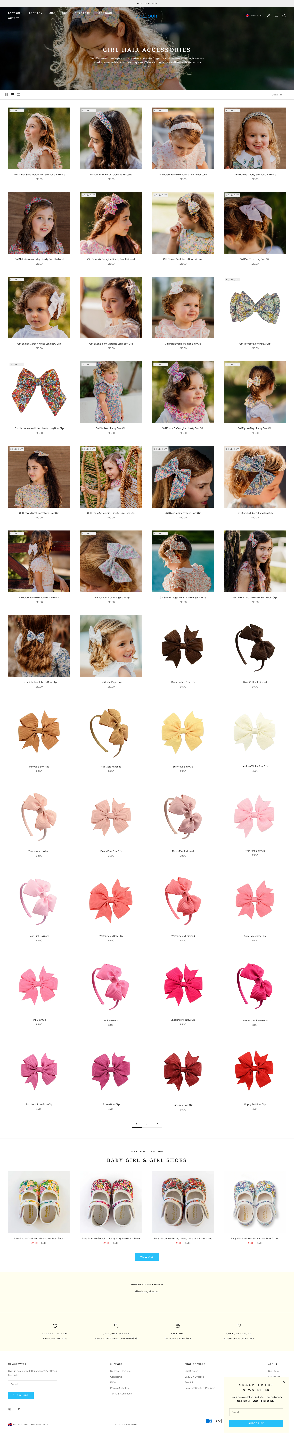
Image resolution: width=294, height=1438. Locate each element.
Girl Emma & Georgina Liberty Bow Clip (183, 428)
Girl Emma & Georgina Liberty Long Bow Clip (111, 512)
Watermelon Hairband (183, 935)
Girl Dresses (191, 1370)
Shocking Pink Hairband (254, 1020)
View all (147, 1256)
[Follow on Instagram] (10, 1409)
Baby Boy (35, 12)
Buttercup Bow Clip (183, 766)
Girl (52, 12)
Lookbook (104, 12)
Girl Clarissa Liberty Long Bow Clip (183, 512)
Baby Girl (15, 12)
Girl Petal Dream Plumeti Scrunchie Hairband (183, 174)
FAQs (113, 1382)
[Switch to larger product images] (6, 94)
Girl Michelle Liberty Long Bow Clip (254, 512)
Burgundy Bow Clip (183, 1105)
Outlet (13, 18)
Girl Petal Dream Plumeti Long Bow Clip (39, 597)
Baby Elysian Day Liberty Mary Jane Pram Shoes (39, 1238)
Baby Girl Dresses (194, 1376)
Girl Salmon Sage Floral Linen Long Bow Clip (183, 597)
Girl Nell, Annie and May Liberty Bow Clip (255, 597)
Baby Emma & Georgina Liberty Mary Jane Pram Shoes (111, 1238)
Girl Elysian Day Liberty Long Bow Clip (39, 512)
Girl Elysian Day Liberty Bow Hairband (183, 259)
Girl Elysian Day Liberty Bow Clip (255, 428)
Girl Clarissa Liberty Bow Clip (111, 428)
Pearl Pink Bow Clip (255, 850)
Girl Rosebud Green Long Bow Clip (111, 597)
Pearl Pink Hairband (39, 935)
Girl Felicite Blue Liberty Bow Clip (39, 682)
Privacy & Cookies (119, 1388)
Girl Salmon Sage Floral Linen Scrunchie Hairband (39, 174)
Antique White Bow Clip (255, 766)
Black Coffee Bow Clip (183, 682)
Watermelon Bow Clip (111, 935)
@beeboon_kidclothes (147, 1291)
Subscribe (256, 1423)
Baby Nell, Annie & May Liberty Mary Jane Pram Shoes (183, 1238)
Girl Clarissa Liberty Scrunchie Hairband (111, 174)
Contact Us (116, 1376)
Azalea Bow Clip (111, 1104)
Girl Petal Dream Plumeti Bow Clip (183, 343)
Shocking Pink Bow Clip (183, 1019)
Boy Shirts (190, 1382)
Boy (65, 12)
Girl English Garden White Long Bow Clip (39, 343)
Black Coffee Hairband (255, 682)
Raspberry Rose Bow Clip (39, 1104)
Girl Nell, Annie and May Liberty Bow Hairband (39, 259)
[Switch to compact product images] (18, 94)
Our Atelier (274, 1376)
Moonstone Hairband (39, 851)
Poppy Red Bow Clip (255, 1104)
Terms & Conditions (121, 1393)
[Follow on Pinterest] (18, 1409)
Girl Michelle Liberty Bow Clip (255, 343)
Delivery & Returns (120, 1370)
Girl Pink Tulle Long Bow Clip (255, 259)
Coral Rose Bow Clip (255, 935)
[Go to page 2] (157, 1123)
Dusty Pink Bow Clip (111, 851)
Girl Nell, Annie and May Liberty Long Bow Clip (39, 428)
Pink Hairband (111, 1020)
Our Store (82, 12)
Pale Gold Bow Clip (39, 766)
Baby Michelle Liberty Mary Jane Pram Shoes (255, 1238)
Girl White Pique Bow (111, 682)
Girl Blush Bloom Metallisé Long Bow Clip (111, 343)
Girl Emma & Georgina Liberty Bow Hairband (111, 259)
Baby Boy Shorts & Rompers (200, 1388)
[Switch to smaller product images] (12, 94)
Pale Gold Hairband (111, 766)
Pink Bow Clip (39, 1019)
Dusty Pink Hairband (183, 851)
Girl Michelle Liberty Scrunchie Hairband (255, 174)
